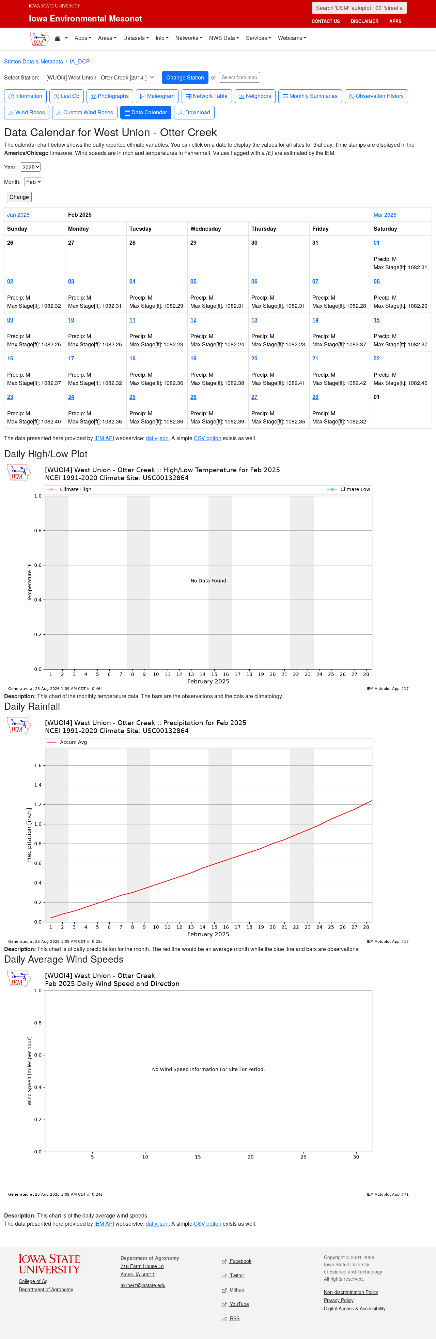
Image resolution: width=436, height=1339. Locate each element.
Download (197, 112)
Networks (186, 38)
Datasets (134, 38)
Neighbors (258, 95)
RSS (234, 1318)
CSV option (207, 438)
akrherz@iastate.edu (143, 1285)
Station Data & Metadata (33, 61)
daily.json (157, 438)
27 (254, 397)
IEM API (104, 438)
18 (132, 358)
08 (377, 281)
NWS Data (222, 38)
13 (254, 319)
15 (377, 319)
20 (254, 358)
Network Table (210, 95)
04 (132, 281)
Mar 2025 (385, 214)
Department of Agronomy (46, 1289)
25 (132, 397)
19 (193, 358)
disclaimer (364, 21)
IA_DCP (80, 61)
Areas (105, 38)
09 (10, 319)
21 (315, 358)
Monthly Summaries (313, 95)
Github (236, 1289)
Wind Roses (30, 112)
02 (10, 281)
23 (10, 397)
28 (315, 397)
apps (395, 21)
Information (28, 95)
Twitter (236, 1275)
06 (254, 281)
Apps (81, 38)
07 (315, 281)
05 (193, 281)
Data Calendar (149, 112)
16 (10, 358)
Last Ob (69, 95)
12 (193, 319)
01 (377, 242)
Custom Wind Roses (88, 112)
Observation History (380, 95)
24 (71, 397)
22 (377, 358)
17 (71, 358)
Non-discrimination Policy (351, 1291)
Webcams (290, 38)
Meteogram (160, 95)
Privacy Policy (339, 1300)
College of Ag (33, 1281)
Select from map (239, 77)
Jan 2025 (18, 214)
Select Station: (21, 77)
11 (132, 319)
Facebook (240, 1260)
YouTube (239, 1303)
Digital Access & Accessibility (355, 1308)
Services (256, 38)
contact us (326, 21)
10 (71, 319)
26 (193, 397)
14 (315, 319)
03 (71, 281)
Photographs (113, 95)
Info (160, 38)
